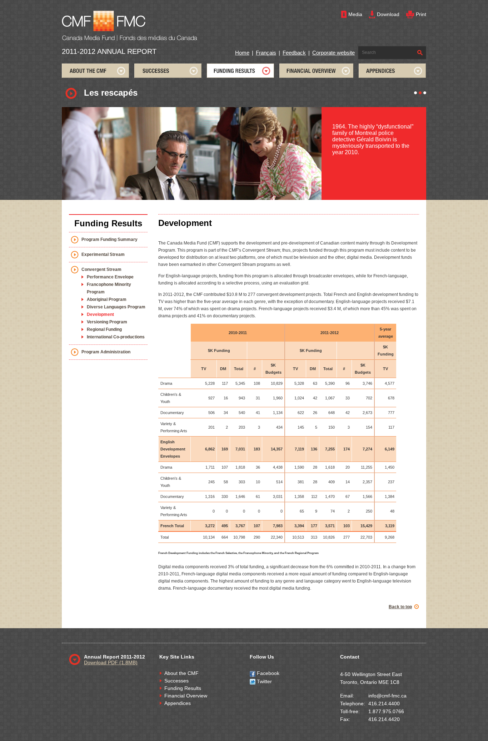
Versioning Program (107, 321)
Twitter (263, 681)
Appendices (177, 703)
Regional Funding (104, 329)
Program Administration (105, 351)
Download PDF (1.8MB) (111, 662)
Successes (176, 681)
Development (100, 314)
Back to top (400, 606)
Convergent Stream (101, 269)
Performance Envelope (110, 276)
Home (242, 53)
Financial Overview (185, 696)
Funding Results (182, 688)
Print (421, 14)
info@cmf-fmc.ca (387, 696)
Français (266, 53)
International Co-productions (116, 336)
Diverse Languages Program (116, 306)
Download (388, 14)
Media (355, 14)
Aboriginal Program (106, 299)
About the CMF (181, 673)
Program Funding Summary (109, 239)
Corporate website (333, 53)
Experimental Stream (103, 254)
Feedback (294, 53)
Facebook (267, 673)
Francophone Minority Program (109, 288)
